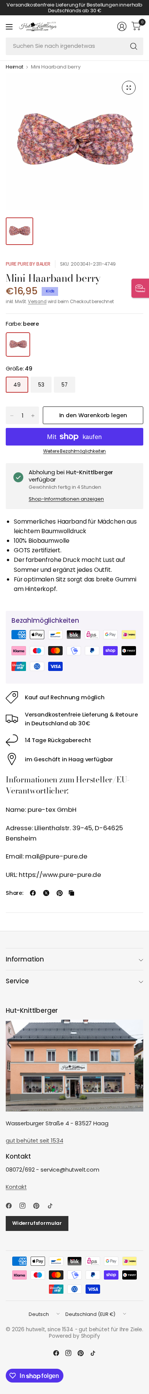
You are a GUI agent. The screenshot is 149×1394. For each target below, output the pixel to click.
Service (17, 981)
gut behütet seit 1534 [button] (34, 1140)
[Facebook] (12, 1206)
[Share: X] (46, 893)
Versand (37, 302)
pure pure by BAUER (28, 264)
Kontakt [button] (16, 1187)
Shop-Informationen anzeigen (66, 499)
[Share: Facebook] (33, 893)
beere (17, 344)
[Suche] (133, 46)
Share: (14, 893)
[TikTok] (53, 1206)
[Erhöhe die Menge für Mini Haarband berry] (33, 415)
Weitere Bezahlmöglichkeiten (74, 451)
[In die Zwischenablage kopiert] (71, 893)
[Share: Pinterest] (60, 893)
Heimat (14, 67)
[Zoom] (129, 88)
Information (25, 959)
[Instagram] (25, 1206)
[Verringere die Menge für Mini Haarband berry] (12, 415)
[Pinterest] (39, 1206)
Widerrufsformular (37, 1223)
